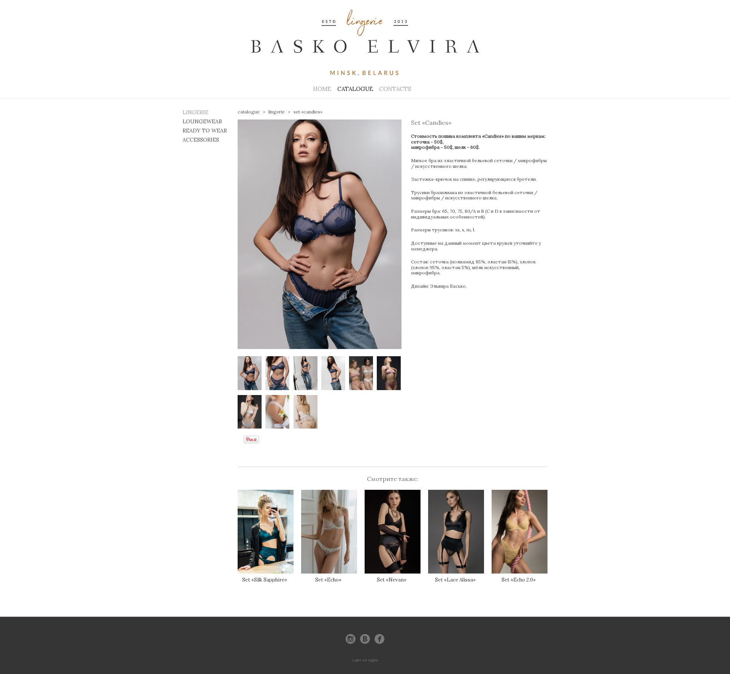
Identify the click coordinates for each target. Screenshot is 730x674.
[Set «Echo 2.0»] (520, 532)
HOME (322, 88)
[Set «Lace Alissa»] (456, 532)
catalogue (249, 112)
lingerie (276, 112)
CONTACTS (395, 88)
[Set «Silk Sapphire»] (266, 532)
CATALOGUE (355, 88)
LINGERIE (195, 112)
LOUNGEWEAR (202, 121)
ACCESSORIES (200, 139)
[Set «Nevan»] (393, 532)
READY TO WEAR (204, 130)
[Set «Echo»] (329, 532)
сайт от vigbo (365, 660)
